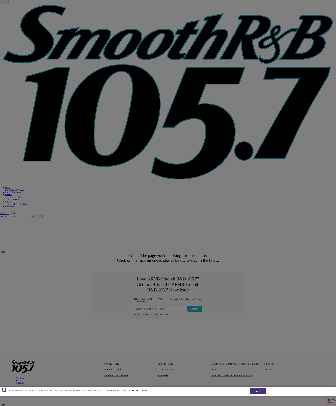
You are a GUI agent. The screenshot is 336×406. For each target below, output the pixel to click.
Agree (258, 391)
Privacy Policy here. (139, 390)
